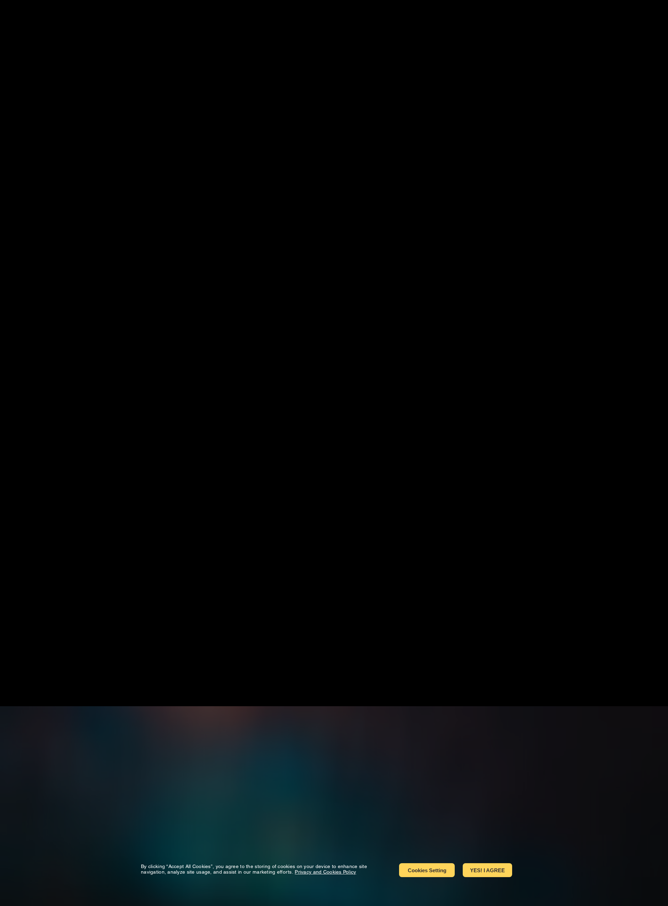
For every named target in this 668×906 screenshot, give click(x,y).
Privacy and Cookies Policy (325, 872)
